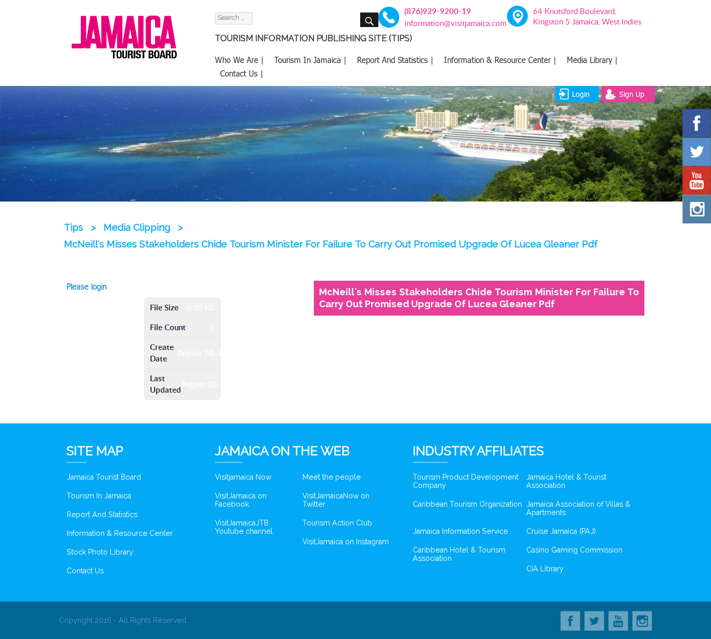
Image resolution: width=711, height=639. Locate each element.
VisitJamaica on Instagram (345, 541)
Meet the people (331, 477)
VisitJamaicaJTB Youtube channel (244, 527)
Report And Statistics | (395, 60)
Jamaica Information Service (460, 531)
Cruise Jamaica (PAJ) (561, 531)
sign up (631, 94)
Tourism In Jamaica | (310, 60)
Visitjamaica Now (243, 477)
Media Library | (592, 60)
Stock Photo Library (100, 552)
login (581, 94)
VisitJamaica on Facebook (240, 500)
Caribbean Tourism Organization (467, 504)
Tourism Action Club (337, 523)
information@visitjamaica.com (449, 23)
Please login (87, 286)
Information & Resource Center (120, 533)
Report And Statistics (102, 514)
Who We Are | (239, 60)
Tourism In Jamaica (99, 496)
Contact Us (85, 571)
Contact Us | (241, 73)
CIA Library (545, 569)
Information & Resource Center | (500, 60)
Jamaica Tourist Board (104, 477)
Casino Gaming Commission (574, 550)
